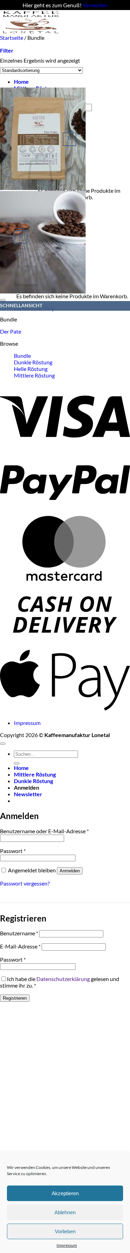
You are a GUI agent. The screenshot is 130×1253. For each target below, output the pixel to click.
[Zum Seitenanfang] (3, 744)
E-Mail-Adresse (20, 946)
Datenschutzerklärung (63, 978)
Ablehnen (65, 1212)
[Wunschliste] (3, 300)
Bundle (22, 355)
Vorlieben (65, 1231)
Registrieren (15, 998)
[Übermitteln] (16, 763)
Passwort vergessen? (25, 883)
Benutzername (19, 933)
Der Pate (10, 331)
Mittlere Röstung (34, 375)
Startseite (11, 37)
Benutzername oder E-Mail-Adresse (44, 831)
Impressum (67, 1245)
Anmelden (70, 870)
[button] (20, 236)
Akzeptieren (65, 1193)
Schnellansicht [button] (21, 305)
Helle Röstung (30, 368)
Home (21, 81)
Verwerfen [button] (95, 5)
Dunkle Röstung (33, 362)
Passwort (13, 850)
